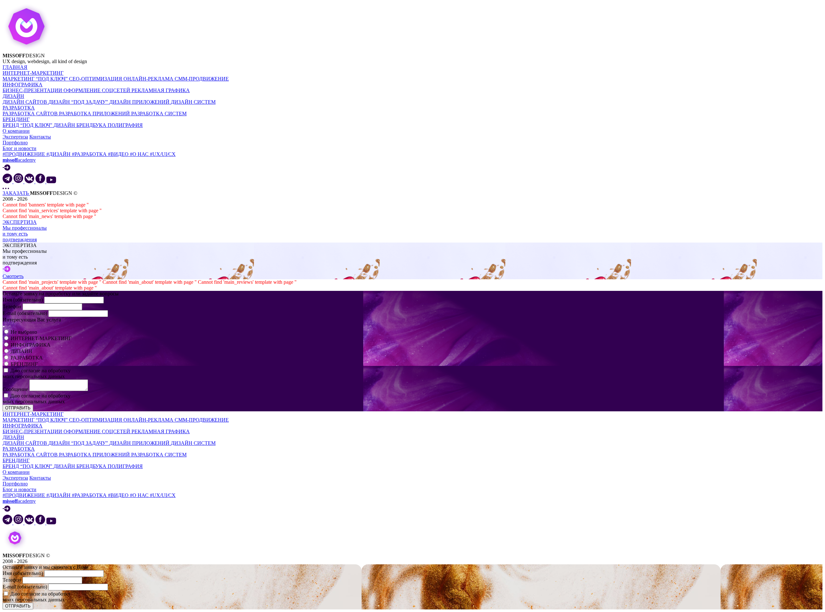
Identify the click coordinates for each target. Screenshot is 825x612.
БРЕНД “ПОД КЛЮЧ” (28, 125)
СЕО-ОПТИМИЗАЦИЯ (96, 78)
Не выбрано (24, 332)
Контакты (40, 136)
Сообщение (16, 389)
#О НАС (140, 154)
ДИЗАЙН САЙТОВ (25, 102)
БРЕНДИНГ (16, 119)
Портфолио (15, 142)
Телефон (13, 306)
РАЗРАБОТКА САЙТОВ (31, 113)
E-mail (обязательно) (25, 313)
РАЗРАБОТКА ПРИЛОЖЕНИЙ (95, 113)
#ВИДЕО (119, 154)
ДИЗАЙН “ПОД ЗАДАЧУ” (78, 102)
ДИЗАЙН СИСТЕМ (193, 102)
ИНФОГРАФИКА (23, 84)
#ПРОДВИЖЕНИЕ (24, 154)
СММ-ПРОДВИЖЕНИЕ (202, 78)
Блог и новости (19, 148)
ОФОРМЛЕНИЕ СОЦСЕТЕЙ (97, 90)
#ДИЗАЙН (59, 154)
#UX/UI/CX (163, 154)
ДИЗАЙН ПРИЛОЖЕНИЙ (140, 102)
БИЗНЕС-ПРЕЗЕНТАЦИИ (33, 90)
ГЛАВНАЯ (15, 67)
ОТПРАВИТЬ (18, 408)
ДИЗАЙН (13, 96)
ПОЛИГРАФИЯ (125, 125)
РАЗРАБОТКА (19, 107)
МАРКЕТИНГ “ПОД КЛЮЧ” (36, 78)
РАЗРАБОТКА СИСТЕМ (159, 113)
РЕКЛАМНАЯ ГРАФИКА (160, 90)
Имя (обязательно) (23, 299)
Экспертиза (15, 136)
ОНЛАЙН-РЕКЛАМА (149, 78)
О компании (16, 131)
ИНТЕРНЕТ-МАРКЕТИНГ (33, 73)
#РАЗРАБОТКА (90, 154)
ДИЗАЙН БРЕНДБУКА (80, 125)
